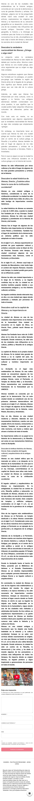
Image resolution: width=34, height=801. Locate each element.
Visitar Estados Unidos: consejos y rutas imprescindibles (16, 778)
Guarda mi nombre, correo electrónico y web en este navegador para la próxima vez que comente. (17, 744)
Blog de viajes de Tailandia (11, 770)
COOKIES (6, 762)
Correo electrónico (8, 723)
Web (2, 731)
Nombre (4, 714)
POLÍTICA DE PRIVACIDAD (18, 762)
